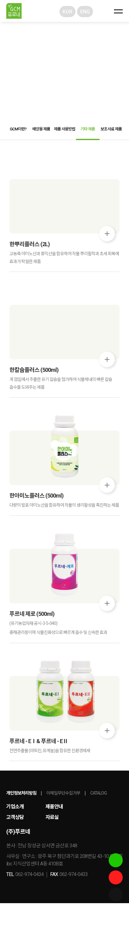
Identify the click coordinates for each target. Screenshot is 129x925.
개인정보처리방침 (21, 793)
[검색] (102, 11)
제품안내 (54, 807)
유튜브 (116, 877)
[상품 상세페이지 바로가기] (107, 233)
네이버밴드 (116, 895)
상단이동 (116, 912)
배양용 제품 (41, 129)
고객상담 (15, 817)
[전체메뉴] (118, 11)
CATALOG (98, 793)
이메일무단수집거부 (63, 793)
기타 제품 (87, 129)
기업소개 (15, 807)
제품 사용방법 (64, 129)
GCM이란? (18, 129)
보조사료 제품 (111, 129)
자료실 (52, 817)
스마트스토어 (116, 860)
